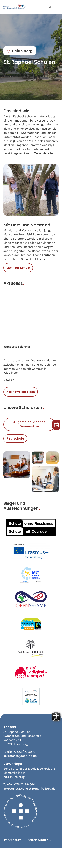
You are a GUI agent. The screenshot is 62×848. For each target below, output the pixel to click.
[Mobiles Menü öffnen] (57, 7)
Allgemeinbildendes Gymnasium (29, 424)
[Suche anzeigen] (50, 6)
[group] (31, 338)
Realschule (15, 438)
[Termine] (56, 424)
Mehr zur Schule (18, 268)
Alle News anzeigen (20, 392)
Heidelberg (22, 50)
